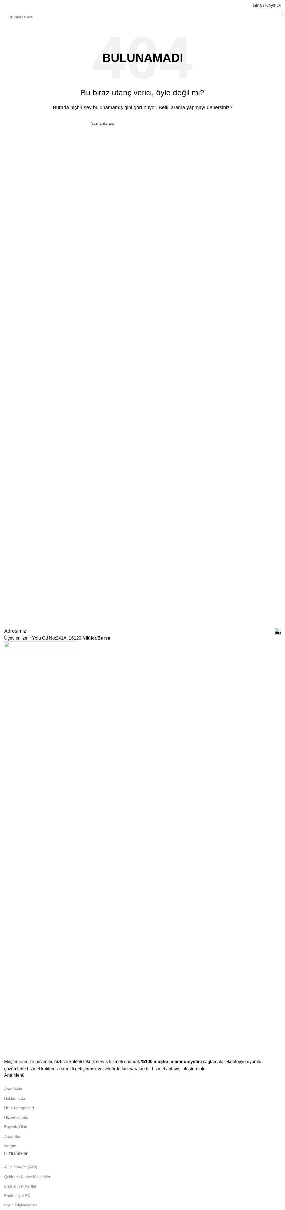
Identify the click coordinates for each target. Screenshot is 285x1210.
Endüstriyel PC (17, 1195)
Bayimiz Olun (15, 1126)
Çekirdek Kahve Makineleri (27, 1176)
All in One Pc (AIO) (20, 1167)
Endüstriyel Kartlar (20, 1186)
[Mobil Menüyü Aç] (6, 5)
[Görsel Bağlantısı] (40, 849)
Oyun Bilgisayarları (20, 1205)
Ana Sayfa (13, 1089)
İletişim (10, 1146)
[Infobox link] (142, 631)
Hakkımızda (14, 1098)
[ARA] (282, 14)
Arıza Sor (12, 1136)
